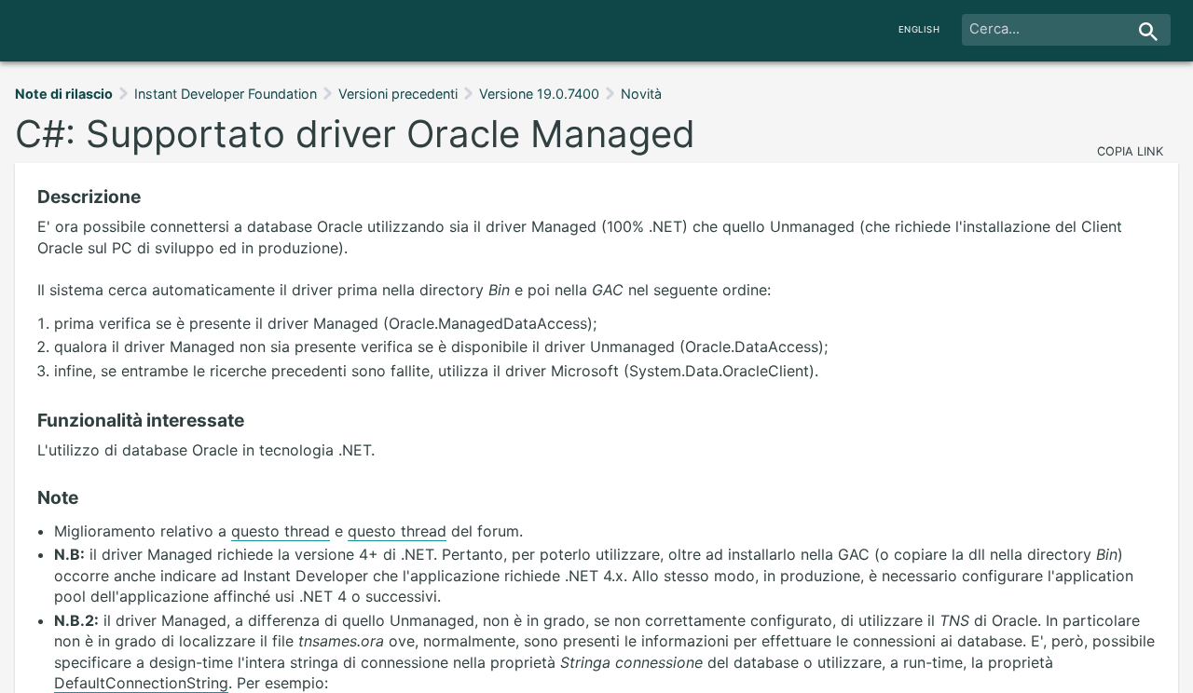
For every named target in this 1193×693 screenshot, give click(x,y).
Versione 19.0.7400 (539, 94)
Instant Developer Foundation (225, 94)
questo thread (280, 531)
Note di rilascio (64, 94)
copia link (1130, 151)
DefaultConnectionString (141, 682)
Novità (641, 94)
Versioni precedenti (398, 94)
